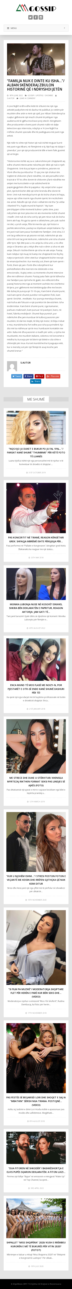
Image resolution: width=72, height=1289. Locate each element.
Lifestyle (39, 95)
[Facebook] (35, 17)
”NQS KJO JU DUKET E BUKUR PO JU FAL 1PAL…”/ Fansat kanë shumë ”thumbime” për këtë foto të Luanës (36, 452)
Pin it (41, 376)
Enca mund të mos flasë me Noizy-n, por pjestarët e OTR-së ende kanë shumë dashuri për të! (36, 688)
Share (29, 376)
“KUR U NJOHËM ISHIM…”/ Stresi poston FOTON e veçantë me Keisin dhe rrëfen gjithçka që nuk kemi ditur (36, 879)
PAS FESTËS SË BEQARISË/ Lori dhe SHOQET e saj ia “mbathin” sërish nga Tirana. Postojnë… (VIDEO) (36, 1101)
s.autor (10, 98)
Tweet (18, 376)
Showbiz (49, 95)
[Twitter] (30, 17)
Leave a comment (27, 98)
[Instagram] (41, 17)
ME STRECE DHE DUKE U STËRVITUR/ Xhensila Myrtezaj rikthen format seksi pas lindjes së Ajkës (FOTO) (36, 781)
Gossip (31, 95)
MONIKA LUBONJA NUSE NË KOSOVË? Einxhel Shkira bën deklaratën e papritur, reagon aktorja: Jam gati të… (36, 608)
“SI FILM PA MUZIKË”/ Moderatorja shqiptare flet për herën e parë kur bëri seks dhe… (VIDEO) (36, 993)
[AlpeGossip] (36, 7)
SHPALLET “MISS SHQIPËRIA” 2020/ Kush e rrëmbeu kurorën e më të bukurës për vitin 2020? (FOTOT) (36, 1246)
